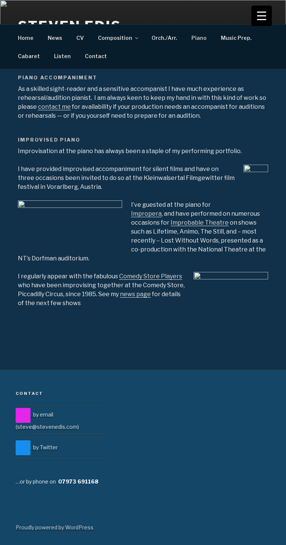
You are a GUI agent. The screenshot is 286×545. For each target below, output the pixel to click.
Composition (115, 38)
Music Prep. (236, 38)
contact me (54, 106)
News (55, 38)
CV (80, 38)
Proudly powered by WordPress (54, 527)
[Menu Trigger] (261, 16)
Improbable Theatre (200, 222)
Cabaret (29, 56)
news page (135, 294)
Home (26, 38)
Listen (62, 56)
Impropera (146, 213)
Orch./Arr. (164, 38)
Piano (199, 38)
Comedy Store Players (150, 276)
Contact (96, 56)
